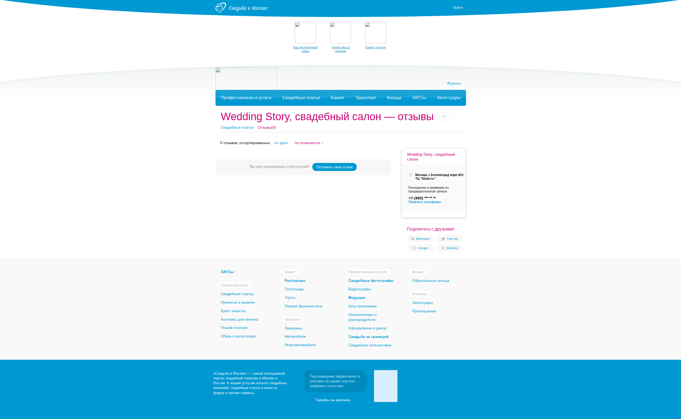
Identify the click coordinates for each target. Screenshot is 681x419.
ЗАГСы (227, 272)
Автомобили (295, 336)
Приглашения (424, 311)
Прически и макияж (238, 302)
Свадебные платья (237, 127)
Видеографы (359, 289)
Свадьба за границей (368, 336)
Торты (290, 297)
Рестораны (295, 280)
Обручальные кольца (430, 280)
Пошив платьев (234, 327)
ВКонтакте (423, 238)
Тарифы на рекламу (333, 400)
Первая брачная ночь (303, 306)
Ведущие (357, 297)
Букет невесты (233, 311)
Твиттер (452, 238)
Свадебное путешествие (369, 345)
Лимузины (293, 328)
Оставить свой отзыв (334, 167)
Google (423, 248)
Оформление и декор (367, 328)
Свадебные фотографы (370, 280)
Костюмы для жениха (239, 319)
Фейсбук (452, 248)
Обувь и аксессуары (238, 336)
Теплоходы (294, 289)
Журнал (454, 83)
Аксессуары (422, 302)
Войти (458, 8)
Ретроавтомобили (300, 345)
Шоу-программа (362, 306)
